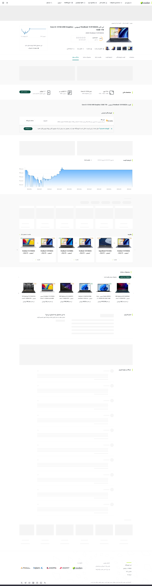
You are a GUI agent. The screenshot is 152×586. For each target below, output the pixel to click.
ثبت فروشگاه (128, 565)
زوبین (131, 23)
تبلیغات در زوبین (127, 568)
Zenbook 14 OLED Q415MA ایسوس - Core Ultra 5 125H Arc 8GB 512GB (85, 298)
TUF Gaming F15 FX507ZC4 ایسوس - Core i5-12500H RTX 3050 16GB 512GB (29, 298)
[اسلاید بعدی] (17, 250)
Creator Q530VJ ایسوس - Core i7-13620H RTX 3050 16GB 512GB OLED (103, 298)
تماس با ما (128, 571)
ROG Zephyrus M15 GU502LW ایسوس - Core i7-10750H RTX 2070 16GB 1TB (122, 298)
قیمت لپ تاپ (125, 23)
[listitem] (114, 250)
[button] (67, 120)
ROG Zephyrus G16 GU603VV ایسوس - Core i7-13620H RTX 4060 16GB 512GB (66, 298)
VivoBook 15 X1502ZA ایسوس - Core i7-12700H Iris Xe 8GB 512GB (47, 298)
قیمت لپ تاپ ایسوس (116, 23)
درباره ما (129, 574)
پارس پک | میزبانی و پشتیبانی (103, 566)
